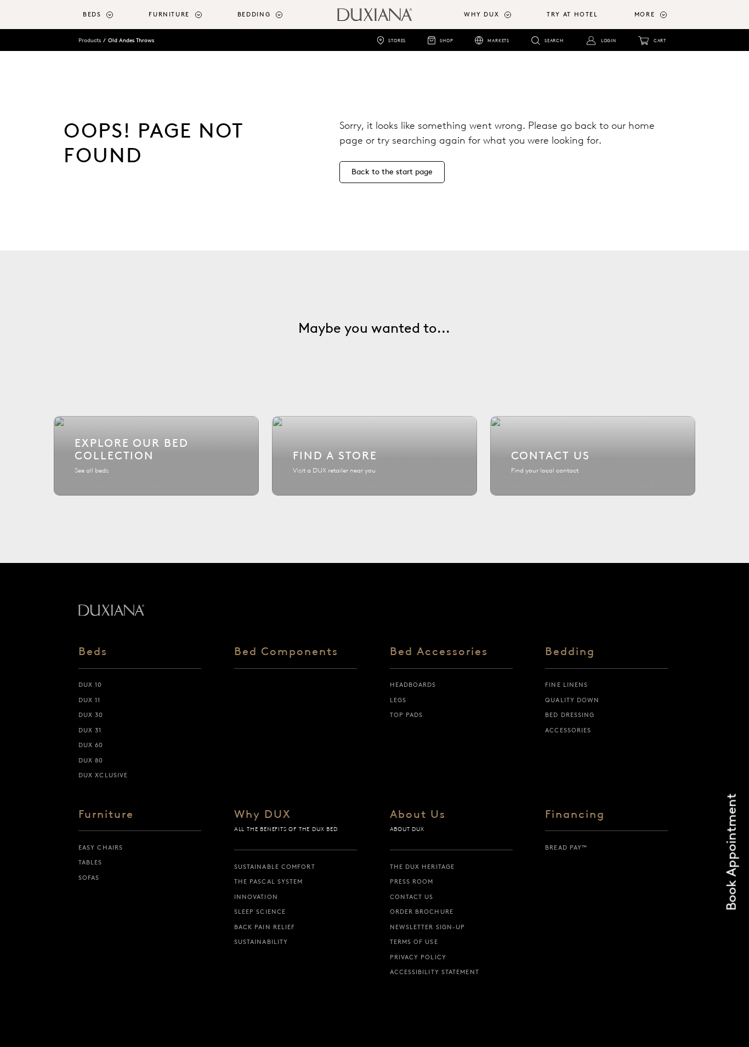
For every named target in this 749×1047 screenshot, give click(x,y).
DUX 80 (91, 760)
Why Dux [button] (481, 14)
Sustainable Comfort (274, 866)
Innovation (256, 897)
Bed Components (286, 652)
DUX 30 (91, 715)
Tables (90, 862)
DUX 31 (90, 730)
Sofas (89, 877)
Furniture (106, 815)
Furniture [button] (169, 14)
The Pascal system (268, 881)
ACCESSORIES (568, 730)
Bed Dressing (569, 715)
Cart (660, 40)
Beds (92, 652)
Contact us (412, 897)
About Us (418, 815)
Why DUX (262, 815)
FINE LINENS (566, 684)
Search (554, 40)
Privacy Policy (418, 957)
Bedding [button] (253, 14)
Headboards (413, 684)
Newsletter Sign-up (428, 927)
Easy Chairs (100, 847)
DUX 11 (89, 700)
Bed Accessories (439, 652)
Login (608, 40)
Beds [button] (92, 14)
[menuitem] (111, 14)
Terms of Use (414, 942)
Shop (446, 40)
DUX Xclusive (103, 775)
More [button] (644, 14)
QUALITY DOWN (572, 700)
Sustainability (261, 942)
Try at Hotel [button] (572, 14)
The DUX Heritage (422, 866)
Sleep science (260, 911)
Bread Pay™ (566, 847)
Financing (575, 815)
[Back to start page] (111, 610)
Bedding (570, 652)
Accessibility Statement (434, 972)
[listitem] (156, 456)
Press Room (412, 881)
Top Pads (406, 715)
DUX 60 (91, 745)
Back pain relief (265, 927)
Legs (398, 700)
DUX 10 (90, 684)
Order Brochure (421, 911)
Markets (498, 40)
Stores (397, 40)
